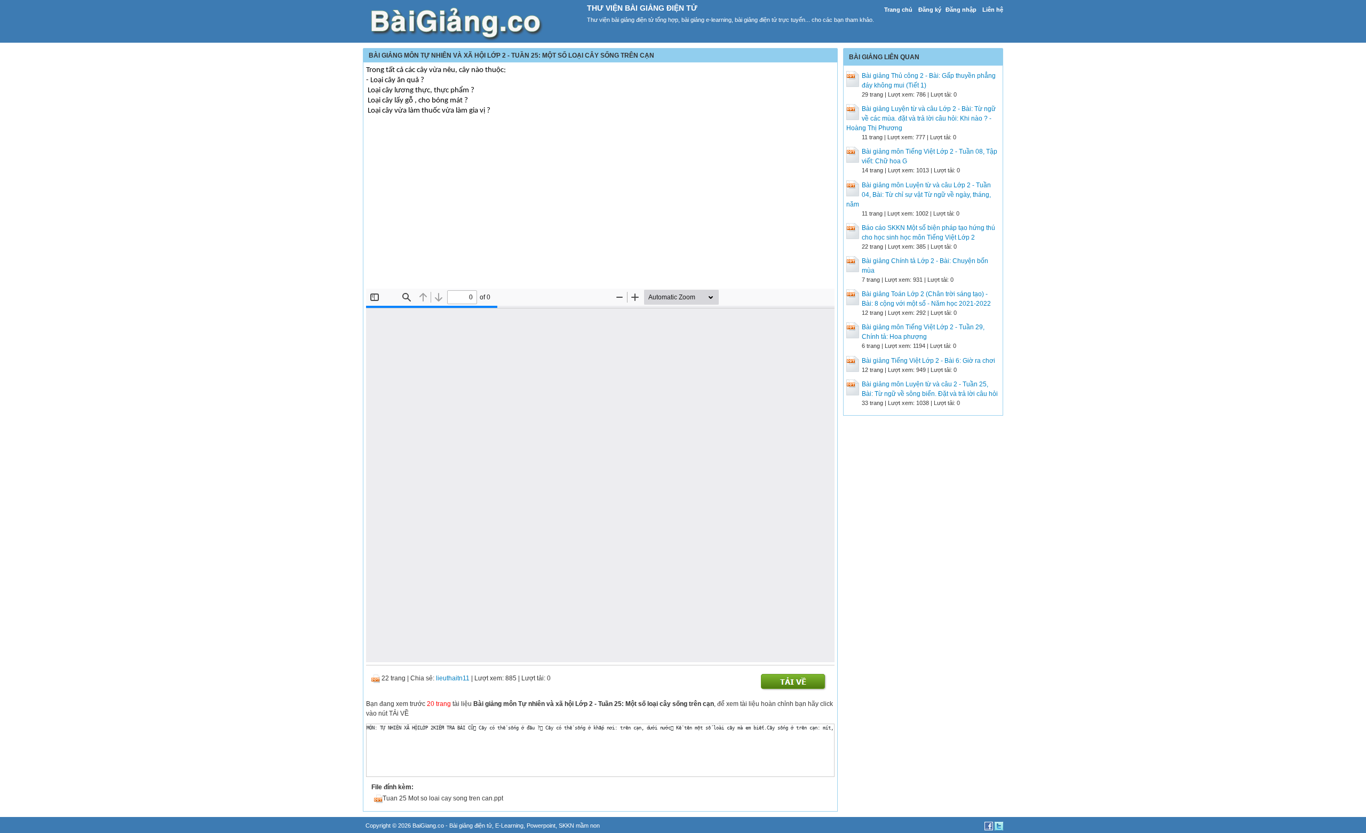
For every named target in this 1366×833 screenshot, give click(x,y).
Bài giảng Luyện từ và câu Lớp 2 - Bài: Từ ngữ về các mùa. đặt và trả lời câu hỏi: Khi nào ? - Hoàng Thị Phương (921, 118)
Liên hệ (992, 9)
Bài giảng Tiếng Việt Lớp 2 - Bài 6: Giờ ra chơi (928, 360)
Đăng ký (929, 9)
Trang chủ (898, 9)
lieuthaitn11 (453, 678)
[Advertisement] (600, 208)
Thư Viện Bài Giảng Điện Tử (642, 8)
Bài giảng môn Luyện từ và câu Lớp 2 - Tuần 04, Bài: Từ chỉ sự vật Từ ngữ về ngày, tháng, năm (918, 194)
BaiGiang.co (428, 825)
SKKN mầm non (579, 825)
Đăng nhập (961, 9)
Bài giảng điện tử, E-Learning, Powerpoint (502, 825)
